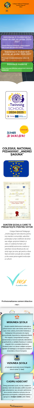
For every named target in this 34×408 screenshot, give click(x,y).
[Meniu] (7, 10)
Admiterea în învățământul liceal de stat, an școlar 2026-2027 (17, 39)
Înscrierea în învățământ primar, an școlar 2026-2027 (17, 53)
